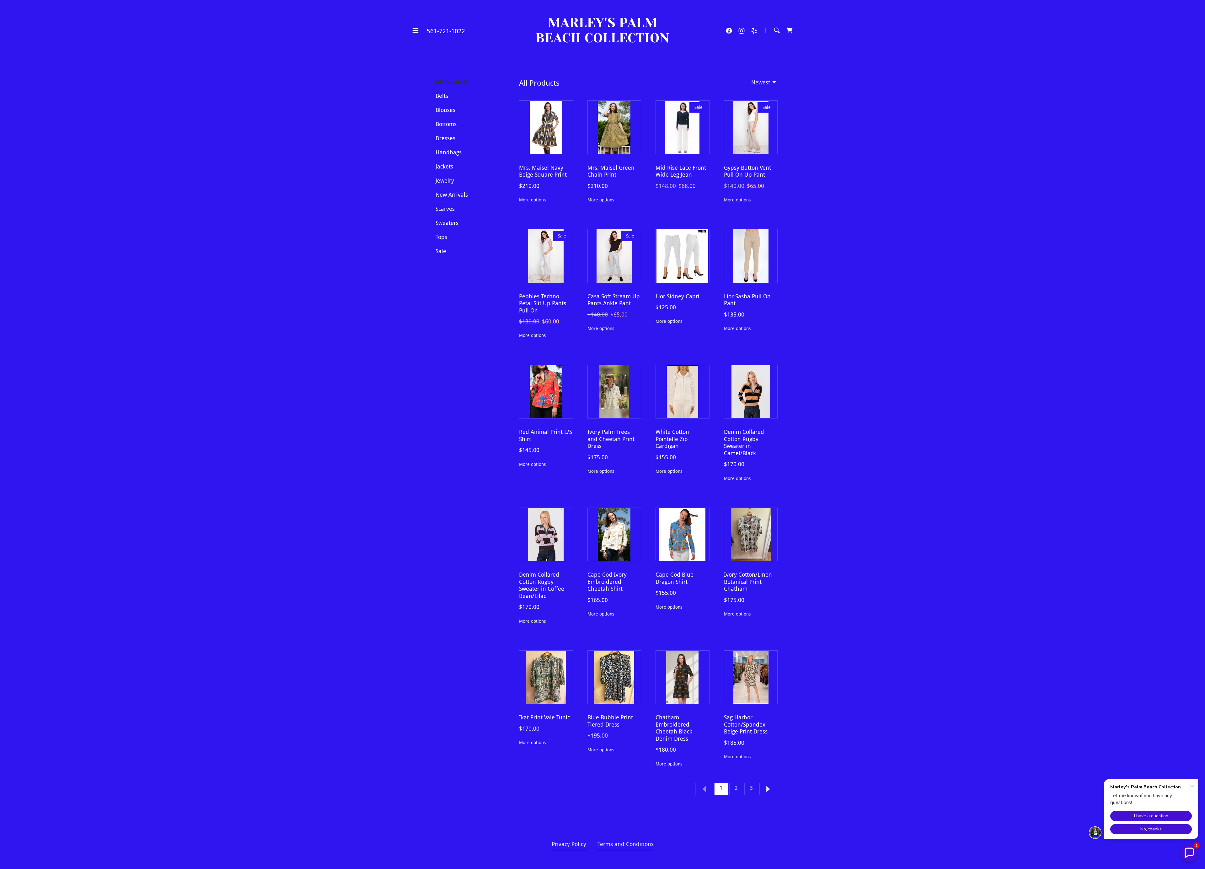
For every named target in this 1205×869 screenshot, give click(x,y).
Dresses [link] (445, 138)
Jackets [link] (444, 166)
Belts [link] (442, 96)
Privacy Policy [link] (569, 844)
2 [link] (736, 788)
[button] (415, 30)
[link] (602, 40)
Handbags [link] (449, 152)
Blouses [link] (445, 110)
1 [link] (721, 788)
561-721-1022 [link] (446, 31)
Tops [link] (441, 237)
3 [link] (751, 788)
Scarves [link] (445, 208)
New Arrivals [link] (452, 194)
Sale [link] (441, 251)
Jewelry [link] (445, 180)
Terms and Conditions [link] (625, 844)
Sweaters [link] (447, 223)
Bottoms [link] (446, 124)
